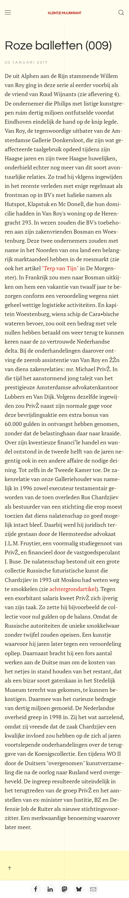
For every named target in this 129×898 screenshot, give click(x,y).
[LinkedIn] (50, 889)
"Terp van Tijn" (60, 268)
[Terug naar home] (64, 12)
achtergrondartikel (72, 589)
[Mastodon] (64, 889)
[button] (8, 12)
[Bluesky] (79, 889)
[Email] (93, 889)
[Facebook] (35, 889)
